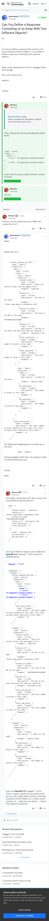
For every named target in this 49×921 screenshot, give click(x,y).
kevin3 (16, 845)
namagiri (17, 837)
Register (36, 4)
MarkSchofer (17, 876)
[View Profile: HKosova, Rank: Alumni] (4, 217)
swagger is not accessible (13, 834)
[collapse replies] (24, 214)
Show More (12, 814)
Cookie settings (24, 910)
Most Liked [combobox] (41, 209)
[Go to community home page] (14, 4)
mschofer (16, 883)
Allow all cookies (24, 916)
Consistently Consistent (12, 873)
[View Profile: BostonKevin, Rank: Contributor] (5, 17)
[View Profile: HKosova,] (6, 106)
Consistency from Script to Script (16, 881)
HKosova (13, 105)
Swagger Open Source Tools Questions (16, 10)
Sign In (43, 4)
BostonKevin (14, 16)
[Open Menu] (45, 10)
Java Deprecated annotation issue (16, 842)
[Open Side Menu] (3, 3)
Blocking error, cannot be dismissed (17, 850)
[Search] (29, 3)
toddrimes (18, 853)
